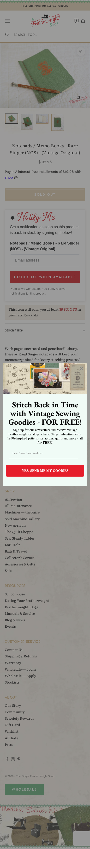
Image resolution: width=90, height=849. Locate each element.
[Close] (81, 368)
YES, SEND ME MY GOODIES (45, 470)
